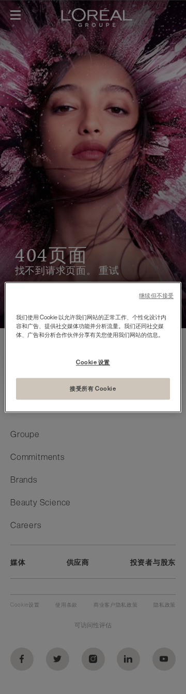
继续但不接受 (156, 296)
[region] (93, 347)
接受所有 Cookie (93, 388)
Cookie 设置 (93, 362)
